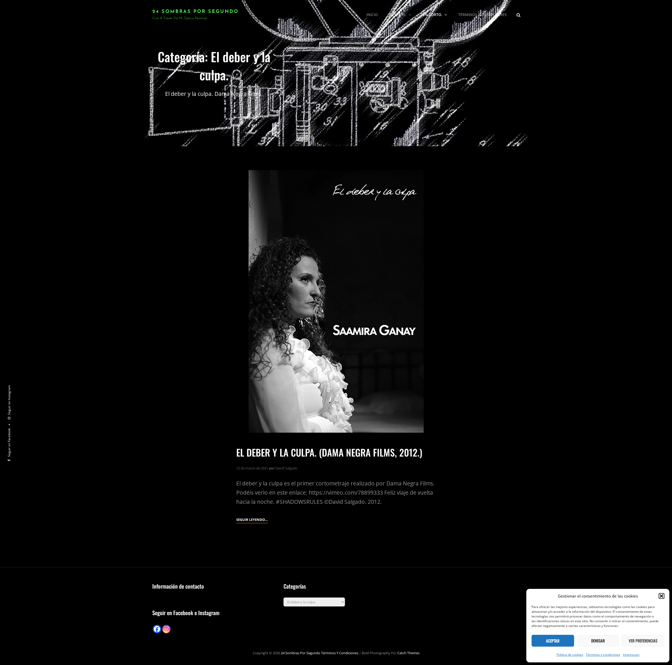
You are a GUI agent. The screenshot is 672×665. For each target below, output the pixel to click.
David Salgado (286, 468)
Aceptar (552, 640)
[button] (661, 596)
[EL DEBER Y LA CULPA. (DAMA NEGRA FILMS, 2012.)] (336, 301)
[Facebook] (157, 629)
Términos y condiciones (603, 654)
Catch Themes (408, 653)
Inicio (372, 14)
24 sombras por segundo (195, 11)
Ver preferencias (643, 640)
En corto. (432, 14)
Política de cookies (569, 654)
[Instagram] (166, 629)
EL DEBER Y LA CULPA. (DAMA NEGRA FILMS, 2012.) (329, 452)
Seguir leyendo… (252, 520)
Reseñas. (398, 14)
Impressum (631, 654)
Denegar (598, 640)
